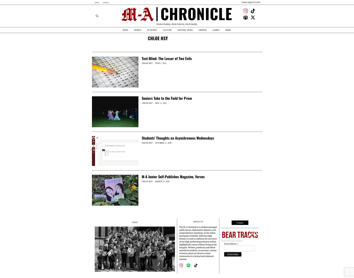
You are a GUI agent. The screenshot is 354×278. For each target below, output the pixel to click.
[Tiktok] (253, 11)
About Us (198, 222)
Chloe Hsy (147, 63)
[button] (97, 16)
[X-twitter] (253, 17)
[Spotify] (188, 265)
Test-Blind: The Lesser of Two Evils (167, 59)
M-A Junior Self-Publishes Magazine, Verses (173, 177)
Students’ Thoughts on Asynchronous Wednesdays (178, 138)
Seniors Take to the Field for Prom (167, 98)
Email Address (231, 244)
